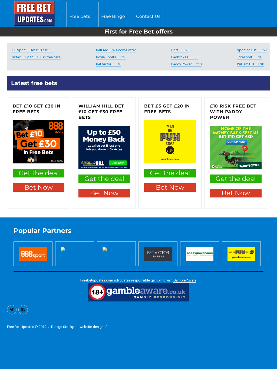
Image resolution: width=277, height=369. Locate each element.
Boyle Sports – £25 (111, 57)
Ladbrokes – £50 (184, 57)
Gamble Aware (184, 280)
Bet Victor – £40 (108, 64)
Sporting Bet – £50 (251, 50)
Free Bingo (113, 16)
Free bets (80, 16)
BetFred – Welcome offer (116, 50)
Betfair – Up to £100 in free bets (36, 57)
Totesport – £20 (249, 57)
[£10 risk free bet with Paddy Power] (236, 147)
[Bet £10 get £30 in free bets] (38, 141)
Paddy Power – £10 (186, 64)
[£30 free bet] (104, 147)
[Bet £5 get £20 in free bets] (170, 141)
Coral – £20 (180, 50)
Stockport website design (83, 327)
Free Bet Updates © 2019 (26, 327)
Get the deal (39, 173)
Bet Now (38, 187)
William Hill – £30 (250, 64)
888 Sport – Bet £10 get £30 (32, 50)
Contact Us (148, 16)
